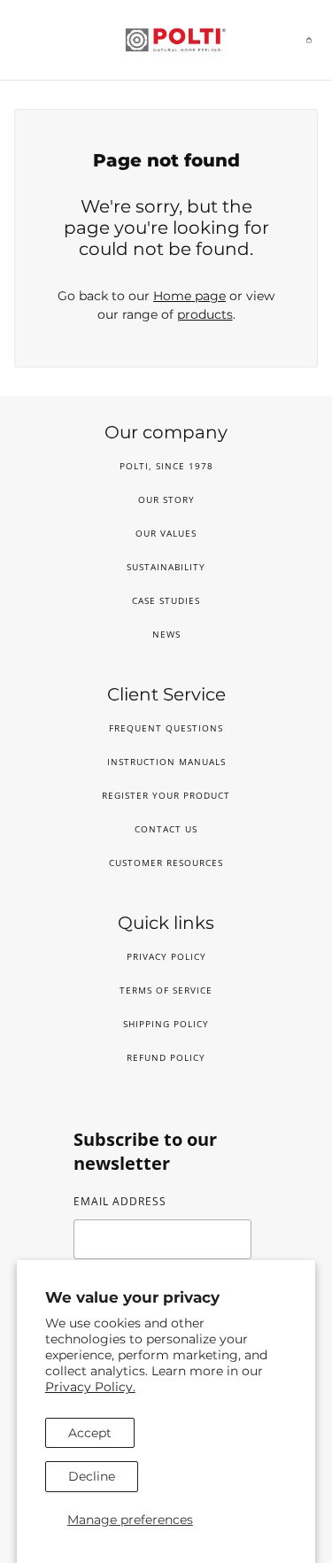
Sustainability (166, 567)
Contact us (166, 829)
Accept (90, 1433)
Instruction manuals (166, 761)
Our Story (166, 499)
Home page (189, 296)
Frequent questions (166, 728)
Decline (91, 1476)
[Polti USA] (167, 40)
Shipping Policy (166, 1023)
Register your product (166, 795)
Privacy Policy (166, 956)
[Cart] (309, 40)
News (166, 634)
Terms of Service (166, 990)
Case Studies (166, 600)
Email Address (119, 1201)
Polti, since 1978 (166, 466)
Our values (166, 533)
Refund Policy (166, 1057)
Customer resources (166, 862)
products (205, 314)
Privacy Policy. (90, 1387)
